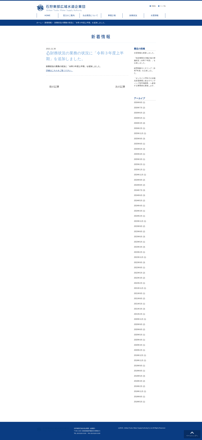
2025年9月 (138, 139)
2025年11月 (138, 133)
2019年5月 (138, 376)
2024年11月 (138, 175)
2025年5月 (138, 149)
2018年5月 (138, 402)
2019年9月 (138, 366)
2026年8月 (138, 102)
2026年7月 (138, 108)
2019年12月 (138, 355)
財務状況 (133, 15)
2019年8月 (138, 371)
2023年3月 (138, 247)
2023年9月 (138, 226)
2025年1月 (138, 170)
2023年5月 (138, 242)
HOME (47, 15)
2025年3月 (138, 159)
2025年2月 (138, 164)
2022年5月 (138, 273)
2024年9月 (138, 180)
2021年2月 (138, 314)
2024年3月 (138, 211)
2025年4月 (138, 154)
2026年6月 (138, 113)
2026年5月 (138, 118)
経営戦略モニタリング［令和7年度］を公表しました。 (144, 70)
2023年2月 (138, 252)
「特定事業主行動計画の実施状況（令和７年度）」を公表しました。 (144, 60)
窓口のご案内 (69, 15)
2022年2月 (138, 283)
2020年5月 (138, 335)
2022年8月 (138, 268)
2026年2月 (138, 128)
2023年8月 (138, 231)
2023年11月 (138, 221)
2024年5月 (138, 200)
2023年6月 (138, 237)
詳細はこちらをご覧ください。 (59, 70)
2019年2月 (138, 386)
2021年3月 (138, 309)
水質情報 (154, 15)
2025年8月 (138, 144)
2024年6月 (138, 195)
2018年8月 (138, 397)
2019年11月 (138, 360)
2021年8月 (138, 298)
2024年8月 (138, 185)
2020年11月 (138, 319)
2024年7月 (138, 190)
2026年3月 (138, 123)
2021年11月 (138, 288)
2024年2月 (138, 216)
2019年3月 (138, 381)
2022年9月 (138, 262)
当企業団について (90, 15)
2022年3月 (138, 278)
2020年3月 (138, 345)
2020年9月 (138, 324)
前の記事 (54, 86)
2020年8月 (138, 329)
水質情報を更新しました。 (144, 53)
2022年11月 (138, 257)
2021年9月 (138, 293)
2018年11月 (138, 391)
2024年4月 (138, 206)
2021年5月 (138, 304)
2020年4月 (138, 340)
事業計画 (112, 15)
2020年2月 (138, 350)
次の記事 (120, 86)
